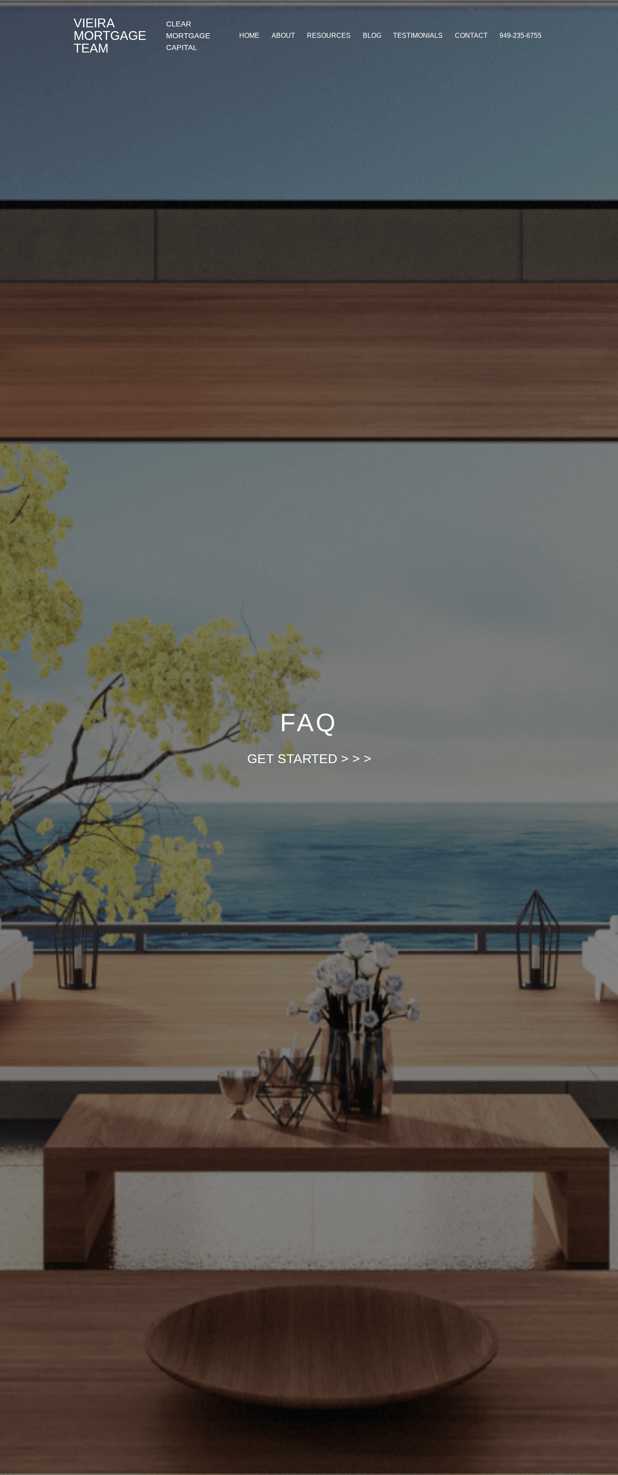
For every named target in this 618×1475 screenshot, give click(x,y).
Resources (329, 35)
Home (249, 35)
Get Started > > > (309, 758)
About (283, 35)
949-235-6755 (520, 35)
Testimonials (418, 35)
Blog (372, 35)
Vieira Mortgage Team (110, 35)
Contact (471, 35)
